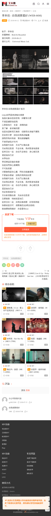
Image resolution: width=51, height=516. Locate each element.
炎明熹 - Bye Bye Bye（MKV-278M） (13, 340)
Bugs (3, 448)
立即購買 (25, 230)
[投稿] (34, 3)
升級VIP (31, 224)
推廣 (46, 21)
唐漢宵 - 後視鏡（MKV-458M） (37, 309)
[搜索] (38, 3)
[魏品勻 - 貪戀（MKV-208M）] (13, 356)
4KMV (4, 470)
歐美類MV (5, 436)
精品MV (5, 458)
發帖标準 (30, 470)
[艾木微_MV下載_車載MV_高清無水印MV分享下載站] (9, 4)
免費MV (5, 466)
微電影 (4, 444)
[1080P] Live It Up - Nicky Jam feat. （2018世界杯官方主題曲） (38, 276)
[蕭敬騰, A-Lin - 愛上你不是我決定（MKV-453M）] (13, 294)
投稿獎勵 (30, 466)
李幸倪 (5, 258)
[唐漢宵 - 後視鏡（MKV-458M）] (37, 294)
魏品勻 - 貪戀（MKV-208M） (12, 370)
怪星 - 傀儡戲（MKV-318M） (37, 340)
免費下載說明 (31, 458)
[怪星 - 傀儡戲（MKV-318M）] (37, 325)
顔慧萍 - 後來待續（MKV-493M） (36, 370)
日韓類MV (5, 433)
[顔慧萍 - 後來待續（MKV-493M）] (37, 356)
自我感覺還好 (16, 258)
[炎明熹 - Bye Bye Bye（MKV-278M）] (13, 325)
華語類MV (26, 21)
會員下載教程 (31, 462)
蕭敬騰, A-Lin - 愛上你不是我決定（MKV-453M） (13, 309)
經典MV (5, 462)
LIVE (3, 477)
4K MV (7, 304)
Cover (4, 473)
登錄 (28, 390)
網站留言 (30, 473)
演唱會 (4, 440)
